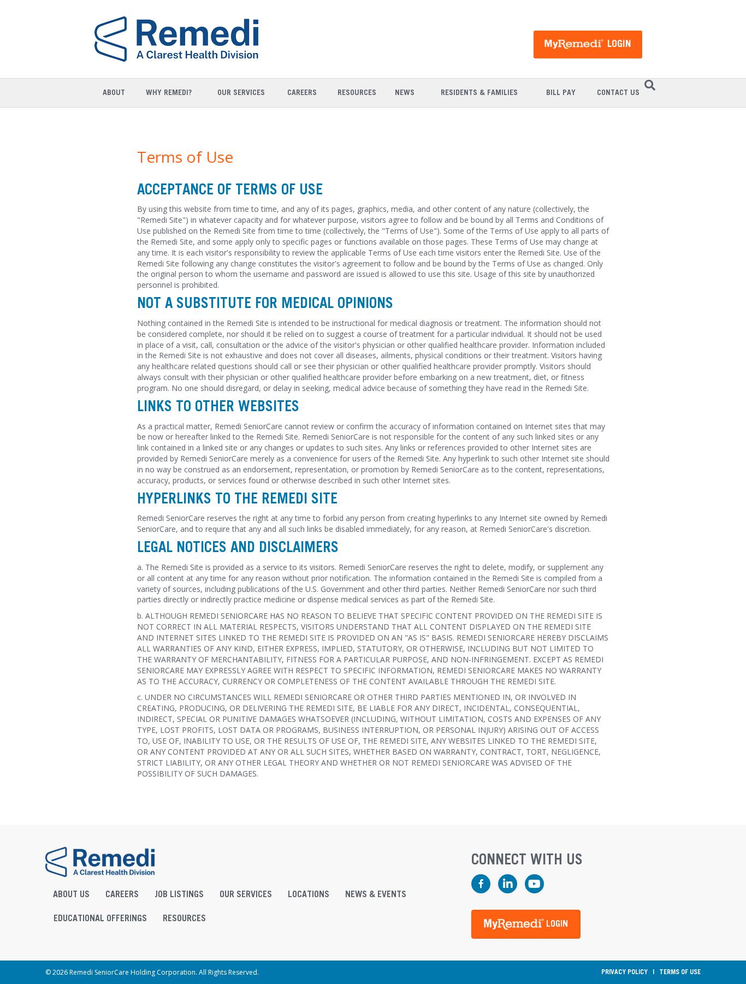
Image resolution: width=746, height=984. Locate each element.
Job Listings (179, 894)
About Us (71, 894)
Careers (122, 894)
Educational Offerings (100, 918)
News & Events (375, 894)
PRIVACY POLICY (624, 972)
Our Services (246, 894)
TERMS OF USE (680, 972)
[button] (526, 924)
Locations (308, 894)
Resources (184, 918)
